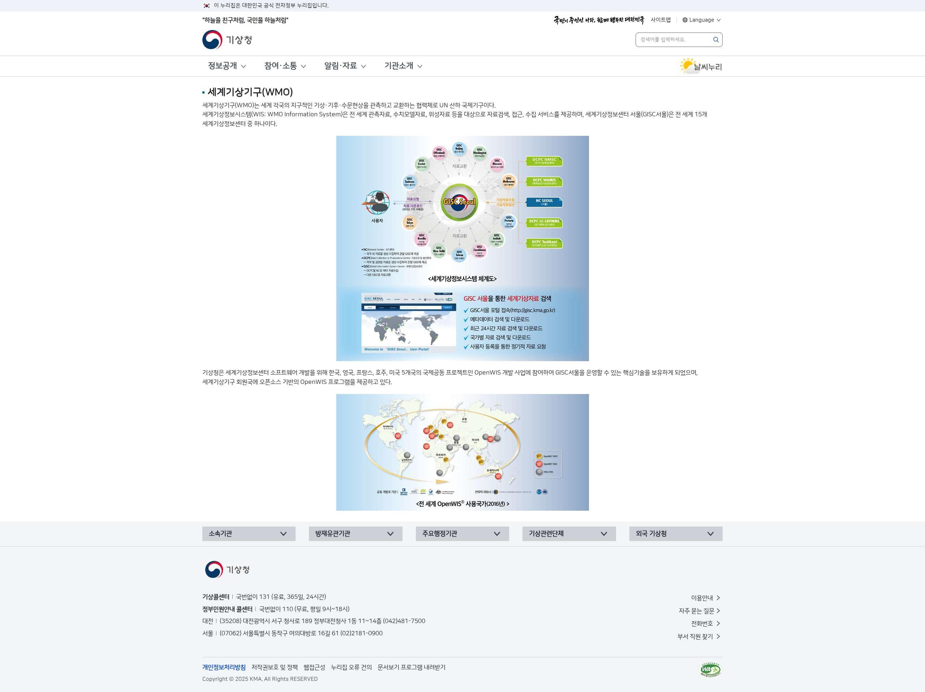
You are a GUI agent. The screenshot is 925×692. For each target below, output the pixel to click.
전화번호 (702, 623)
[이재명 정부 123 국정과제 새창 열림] (599, 20)
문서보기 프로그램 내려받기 (412, 667)
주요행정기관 (439, 533)
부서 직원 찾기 (695, 636)
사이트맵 (661, 20)
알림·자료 (340, 65)
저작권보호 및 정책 (274, 667)
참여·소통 (280, 65)
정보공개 (222, 65)
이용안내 (702, 598)
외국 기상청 (651, 533)
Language (702, 20)
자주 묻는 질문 (696, 611)
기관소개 (398, 65)
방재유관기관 (332, 533)
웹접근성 (314, 667)
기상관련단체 (546, 533)
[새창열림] (701, 66)
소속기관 (220, 533)
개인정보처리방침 (224, 667)
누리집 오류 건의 (351, 667)
